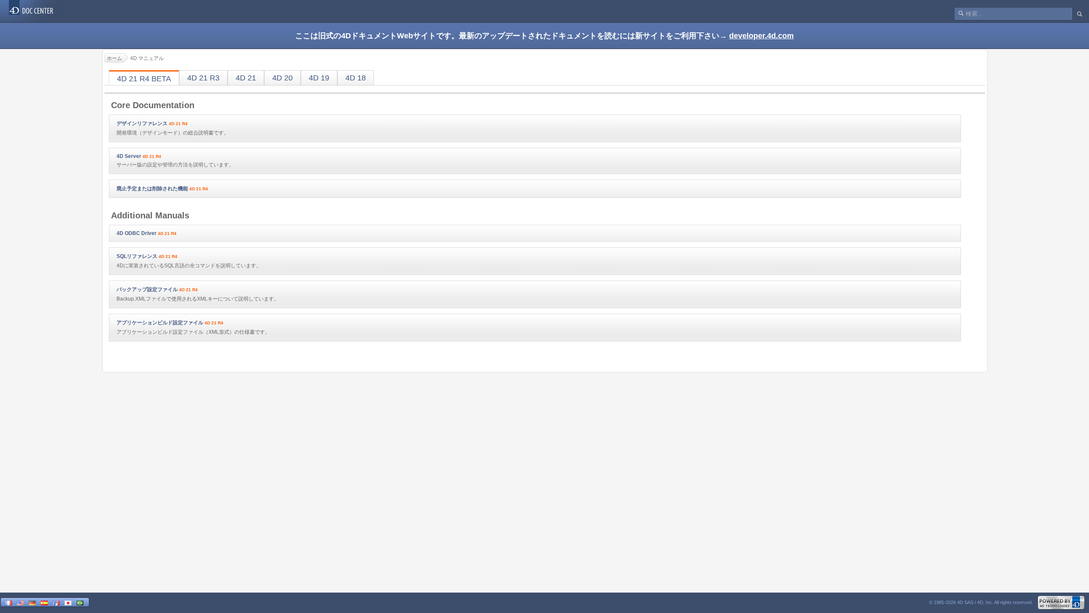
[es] (44, 603)
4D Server (129, 156)
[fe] (56, 603)
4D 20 (282, 78)
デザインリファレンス (142, 123)
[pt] (80, 603)
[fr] (8, 603)
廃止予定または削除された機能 (152, 189)
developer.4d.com (761, 36)
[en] (20, 603)
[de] (32, 603)
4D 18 (355, 78)
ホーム (114, 58)
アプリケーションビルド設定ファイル (160, 323)
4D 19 (319, 78)
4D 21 (246, 78)
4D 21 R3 (203, 78)
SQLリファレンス (137, 256)
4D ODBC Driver (137, 233)
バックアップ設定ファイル (147, 289)
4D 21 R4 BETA (144, 78)
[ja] (68, 603)
